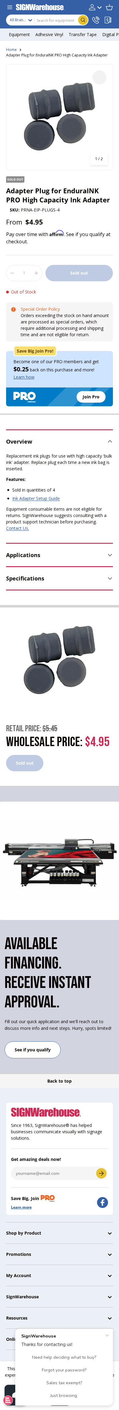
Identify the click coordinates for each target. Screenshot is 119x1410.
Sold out (79, 273)
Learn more (21, 1207)
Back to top (59, 1081)
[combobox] (47, 20)
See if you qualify (33, 1050)
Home (11, 49)
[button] (109, 7)
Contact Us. (17, 528)
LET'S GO (101, 1173)
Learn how (23, 377)
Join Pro (91, 397)
